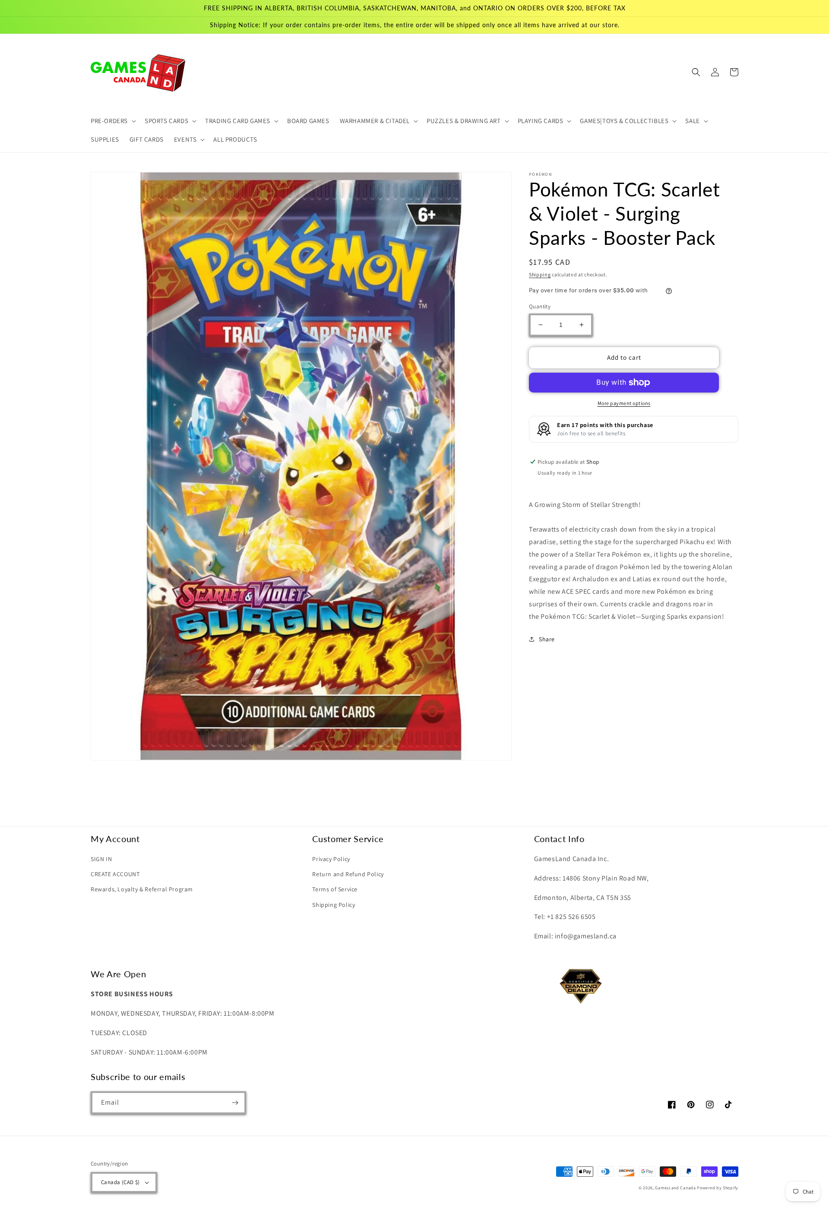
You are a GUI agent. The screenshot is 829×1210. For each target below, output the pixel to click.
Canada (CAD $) (120, 1182)
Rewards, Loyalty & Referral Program (142, 889)
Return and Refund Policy (347, 874)
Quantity (540, 306)
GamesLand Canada (675, 1188)
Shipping (540, 274)
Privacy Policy (331, 859)
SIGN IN (101, 859)
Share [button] (547, 639)
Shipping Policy (333, 905)
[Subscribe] (234, 1102)
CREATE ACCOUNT (115, 874)
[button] (112, 120)
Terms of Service (335, 889)
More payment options (624, 403)
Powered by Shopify (717, 1188)
